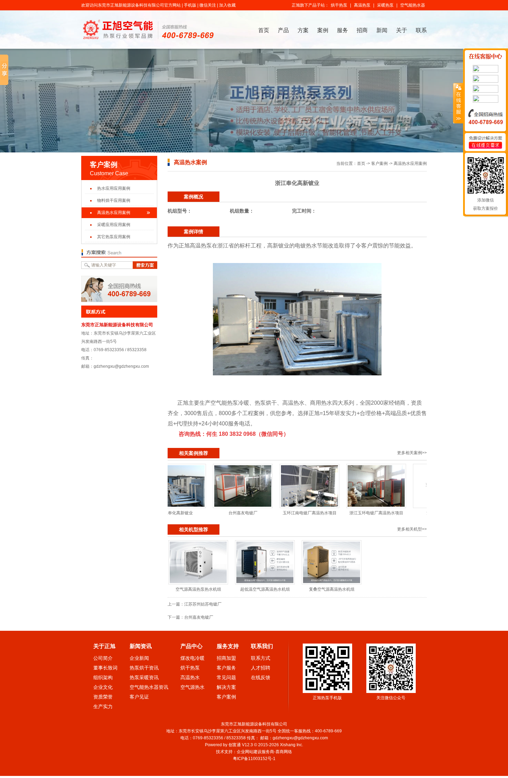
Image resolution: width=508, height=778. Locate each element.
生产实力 (103, 706)
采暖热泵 (385, 5)
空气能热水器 (412, 5)
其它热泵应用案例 (113, 236)
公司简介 (103, 658)
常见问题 (226, 677)
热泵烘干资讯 (144, 668)
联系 (421, 30)
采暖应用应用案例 (113, 224)
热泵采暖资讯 (144, 677)
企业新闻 (139, 658)
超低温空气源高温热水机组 (265, 589)
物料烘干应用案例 (113, 200)
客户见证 (139, 697)
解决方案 (226, 687)
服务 (342, 30)
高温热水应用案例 (113, 212)
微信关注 (207, 5)
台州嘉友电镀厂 (212, 512)
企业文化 (103, 687)
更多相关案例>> (412, 452)
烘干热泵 (339, 5)
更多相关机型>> (412, 529)
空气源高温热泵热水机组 (198, 589)
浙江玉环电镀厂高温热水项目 (346, 512)
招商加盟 (226, 658)
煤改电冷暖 (192, 658)
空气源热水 (192, 687)
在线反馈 (260, 677)
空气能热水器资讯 (149, 687)
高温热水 (190, 677)
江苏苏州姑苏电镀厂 (203, 604)
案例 (322, 30)
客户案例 (379, 163)
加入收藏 (227, 5)
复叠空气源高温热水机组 (332, 589)
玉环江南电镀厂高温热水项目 (279, 512)
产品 (283, 30)
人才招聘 (260, 668)
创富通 (234, 744)
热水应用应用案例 (113, 188)
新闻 (381, 30)
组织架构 (103, 677)
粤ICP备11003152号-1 (254, 758)
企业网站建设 (249, 751)
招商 (362, 30)
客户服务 (226, 668)
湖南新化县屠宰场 (412, 512)
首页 (263, 30)
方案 (303, 30)
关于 (401, 30)
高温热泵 (362, 5)
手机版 (190, 5)
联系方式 (260, 658)
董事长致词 (105, 668)
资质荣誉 (103, 697)
